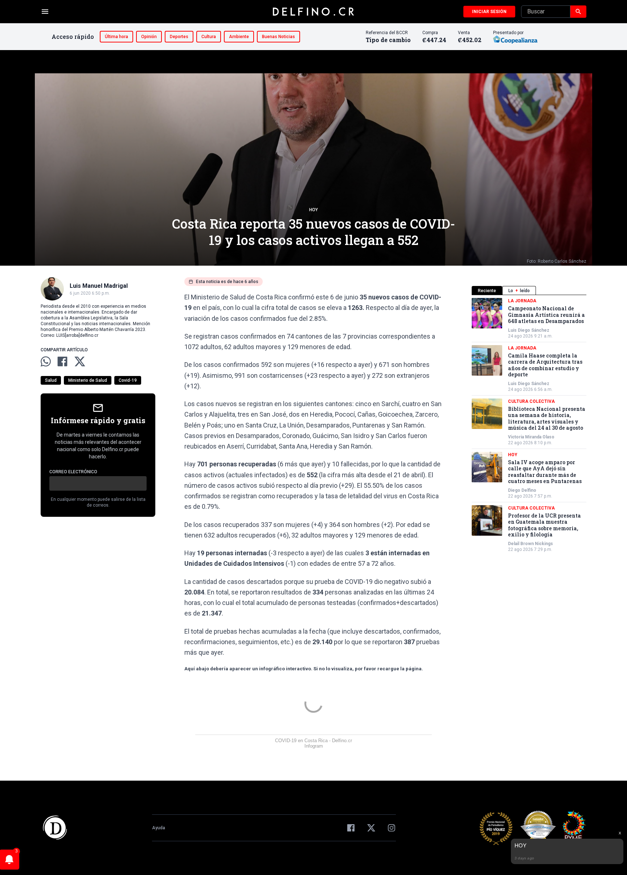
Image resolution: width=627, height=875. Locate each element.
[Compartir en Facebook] (62, 361)
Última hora (116, 36)
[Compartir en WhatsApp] (46, 361)
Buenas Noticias (278, 36)
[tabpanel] (529, 425)
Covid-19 (128, 380)
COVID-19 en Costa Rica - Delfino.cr (313, 740)
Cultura (208, 36)
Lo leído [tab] (519, 290)
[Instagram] (391, 827)
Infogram (313, 746)
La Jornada (522, 300)
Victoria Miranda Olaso (531, 436)
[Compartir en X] (80, 361)
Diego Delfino (522, 490)
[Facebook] (351, 827)
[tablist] (529, 290)
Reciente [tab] (487, 290)
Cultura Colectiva (531, 401)
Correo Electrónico (73, 471)
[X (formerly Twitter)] (371, 827)
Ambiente (239, 36)
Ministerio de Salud (87, 380)
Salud (51, 380)
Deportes (179, 36)
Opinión (149, 36)
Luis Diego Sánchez (528, 330)
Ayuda (158, 827)
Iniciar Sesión (489, 11)
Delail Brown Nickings (530, 543)
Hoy (313, 209)
